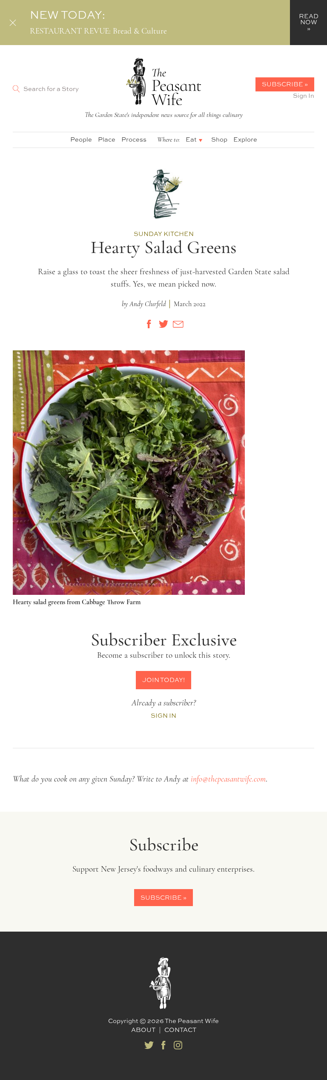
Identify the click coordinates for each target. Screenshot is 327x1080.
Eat (191, 139)
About (143, 1030)
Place (106, 139)
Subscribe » (285, 84)
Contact (180, 1030)
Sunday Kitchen (164, 234)
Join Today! (163, 680)
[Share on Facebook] (149, 324)
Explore (245, 139)
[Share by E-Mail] (178, 324)
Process (133, 139)
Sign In (303, 95)
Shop (219, 139)
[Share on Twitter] (163, 324)
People (81, 139)
